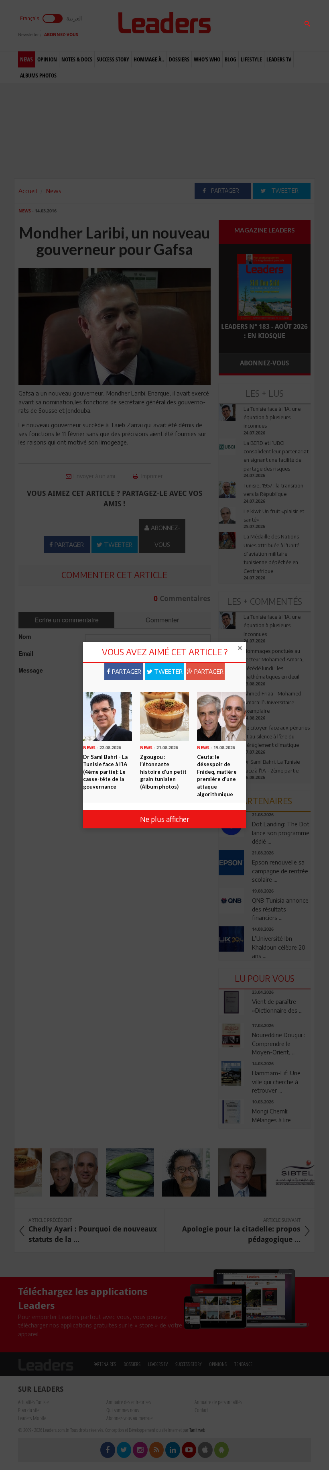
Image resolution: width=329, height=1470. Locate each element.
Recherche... (238, 25)
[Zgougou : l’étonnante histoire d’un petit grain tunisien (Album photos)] (164, 715)
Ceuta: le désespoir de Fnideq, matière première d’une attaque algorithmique (217, 775)
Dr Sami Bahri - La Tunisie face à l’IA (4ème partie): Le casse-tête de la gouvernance (105, 772)
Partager (125, 671)
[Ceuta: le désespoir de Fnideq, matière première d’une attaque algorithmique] (221, 715)
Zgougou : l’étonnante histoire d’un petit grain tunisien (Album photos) (163, 772)
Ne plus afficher (164, 819)
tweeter (167, 671)
